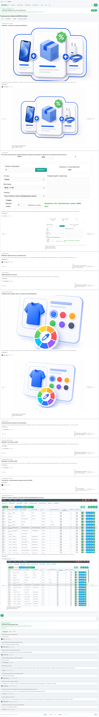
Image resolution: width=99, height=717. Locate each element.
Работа (14, 631)
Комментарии (20, 5)
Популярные (8, 18)
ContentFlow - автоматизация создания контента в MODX (17, 480)
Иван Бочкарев (6, 86)
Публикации (27, 5)
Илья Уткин (5, 709)
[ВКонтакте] (93, 118)
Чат (46, 5)
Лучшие (14, 18)
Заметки (10, 631)
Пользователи (35, 5)
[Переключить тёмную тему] (92, 5)
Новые (2, 18)
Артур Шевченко (6, 646)
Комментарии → (5, 259)
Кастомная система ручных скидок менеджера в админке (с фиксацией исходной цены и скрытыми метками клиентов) (34, 154)
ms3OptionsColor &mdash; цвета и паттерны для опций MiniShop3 (19, 293)
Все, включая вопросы (22, 18)
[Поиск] (97, 618)
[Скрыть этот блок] (97, 8)
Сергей (4, 670)
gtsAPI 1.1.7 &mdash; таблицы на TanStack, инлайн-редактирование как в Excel (22, 497)
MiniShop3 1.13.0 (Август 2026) (10, 442)
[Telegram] (95, 1)
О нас (42, 5)
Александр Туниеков (7, 558)
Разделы (13, 5)
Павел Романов (5, 662)
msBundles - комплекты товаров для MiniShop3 (14, 25)
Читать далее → (5, 84)
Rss (49, 5)
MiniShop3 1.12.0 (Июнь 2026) (9, 461)
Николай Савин (6, 281)
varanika (4, 693)
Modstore (2, 1)
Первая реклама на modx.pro (9, 274)
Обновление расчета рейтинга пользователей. (14, 423)
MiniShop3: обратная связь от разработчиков (14, 255)
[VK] (98, 1)
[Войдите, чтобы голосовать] (88, 119)
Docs (6, 1)
